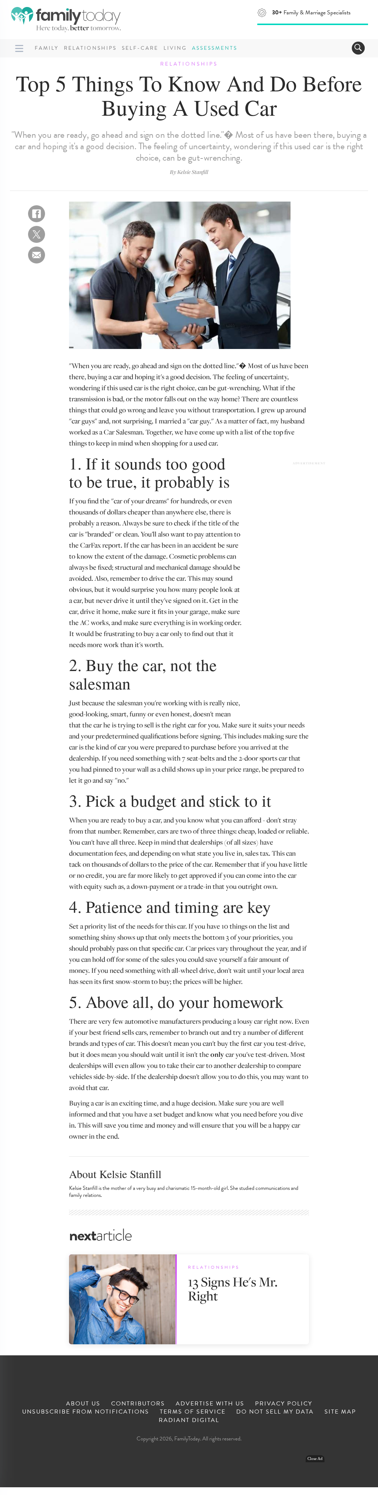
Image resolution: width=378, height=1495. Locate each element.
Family (47, 48)
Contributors (138, 1403)
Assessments (214, 48)
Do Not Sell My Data (275, 1411)
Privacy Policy (283, 1403)
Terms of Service (193, 1411)
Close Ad (315, 1459)
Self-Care (140, 48)
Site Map (340, 1411)
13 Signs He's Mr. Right (233, 1288)
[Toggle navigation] (358, 48)
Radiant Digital (189, 1420)
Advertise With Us (210, 1403)
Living (175, 48)
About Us (83, 1403)
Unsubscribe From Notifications (85, 1411)
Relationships (90, 48)
